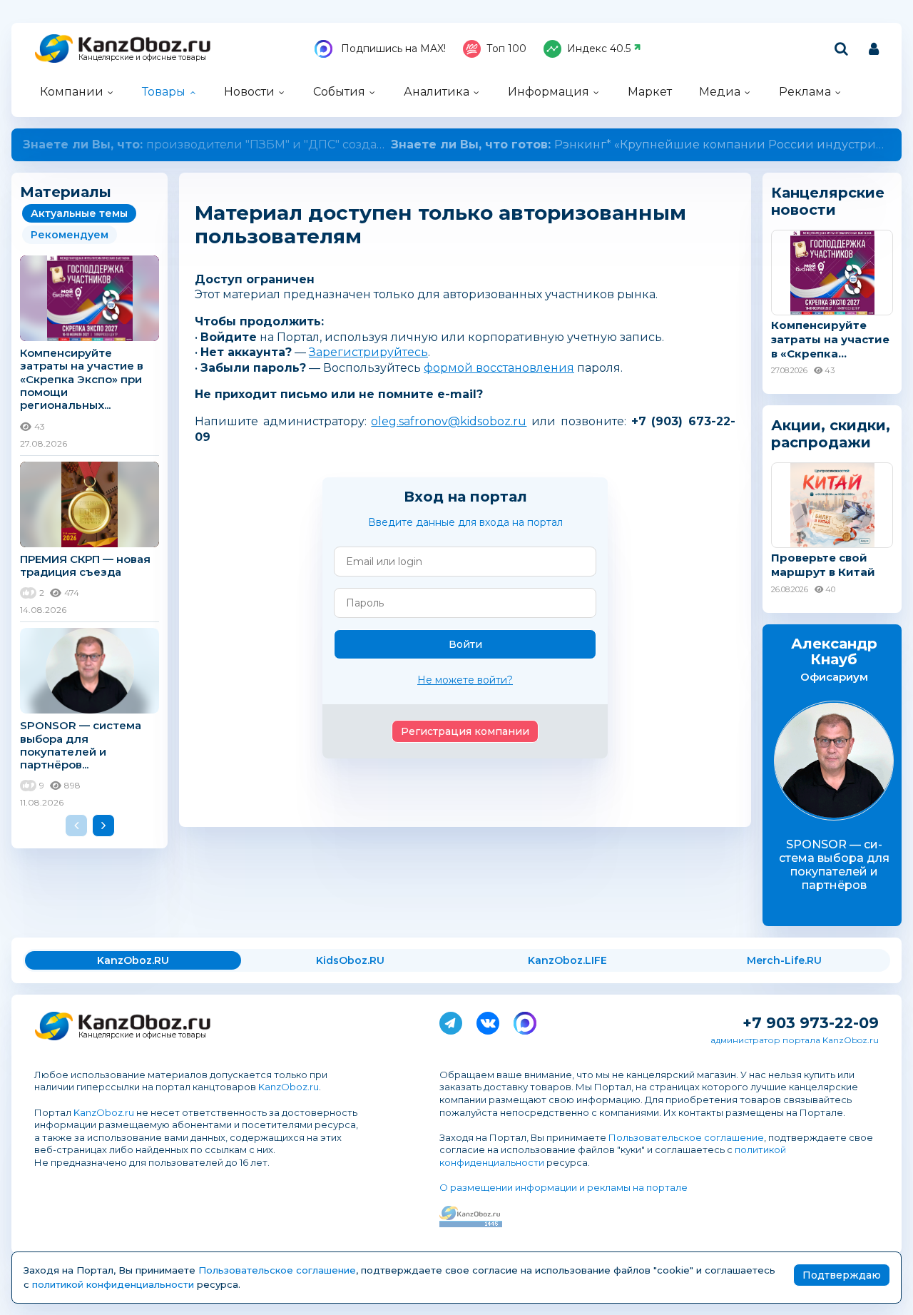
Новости (249, 91)
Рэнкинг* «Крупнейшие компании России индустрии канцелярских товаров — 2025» (457, 144)
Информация (548, 91)
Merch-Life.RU (784, 960)
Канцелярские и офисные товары (142, 57)
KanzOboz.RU (133, 960)
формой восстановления (499, 368)
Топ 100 (506, 48)
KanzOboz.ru (288, 1086)
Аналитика (436, 91)
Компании (71, 91)
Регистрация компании (465, 731)
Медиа (719, 91)
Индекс (599, 48)
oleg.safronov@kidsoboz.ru (448, 421)
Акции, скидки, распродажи (830, 434)
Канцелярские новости (827, 201)
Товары (163, 91)
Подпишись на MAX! (392, 48)
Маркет (650, 91)
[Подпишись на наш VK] (487, 1020)
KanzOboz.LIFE (567, 960)
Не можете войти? (465, 680)
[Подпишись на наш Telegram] (450, 1020)
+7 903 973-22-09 (811, 1023)
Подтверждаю (841, 1275)
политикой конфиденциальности (113, 1284)
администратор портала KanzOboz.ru (794, 1040)
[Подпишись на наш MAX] (525, 1020)
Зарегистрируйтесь (368, 352)
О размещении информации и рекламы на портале (563, 1187)
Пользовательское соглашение (686, 1137)
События (339, 91)
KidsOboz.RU (350, 960)
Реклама (805, 91)
